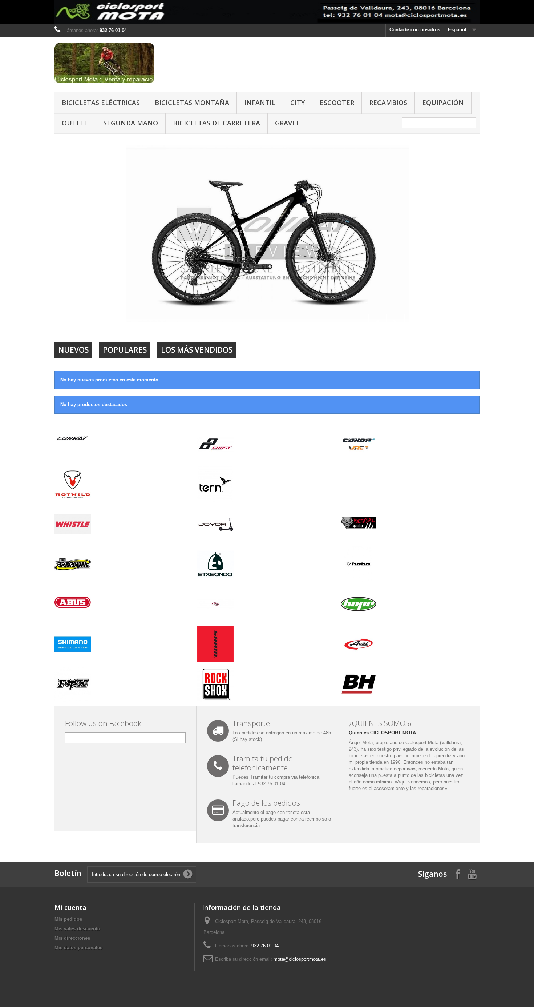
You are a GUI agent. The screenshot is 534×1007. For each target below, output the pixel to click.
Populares (125, 350)
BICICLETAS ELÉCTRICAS (101, 102)
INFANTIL (259, 102)
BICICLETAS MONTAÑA (192, 102)
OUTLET (75, 123)
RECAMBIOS (388, 102)
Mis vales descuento (77, 928)
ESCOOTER (337, 102)
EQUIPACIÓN (443, 102)
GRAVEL (287, 123)
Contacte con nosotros (414, 29)
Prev (377, 323)
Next (395, 323)
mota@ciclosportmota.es (300, 959)
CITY (297, 102)
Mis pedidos (68, 919)
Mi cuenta (70, 907)
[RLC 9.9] (267, 233)
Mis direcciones (72, 938)
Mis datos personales (78, 947)
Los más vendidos (196, 350)
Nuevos (73, 350)
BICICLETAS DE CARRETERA (216, 123)
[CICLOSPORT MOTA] (121, 63)
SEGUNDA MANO (130, 123)
